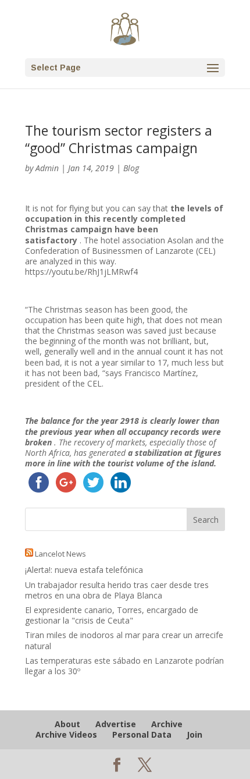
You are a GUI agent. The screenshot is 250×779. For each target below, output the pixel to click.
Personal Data (142, 734)
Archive (167, 724)
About (67, 724)
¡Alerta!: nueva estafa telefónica (84, 569)
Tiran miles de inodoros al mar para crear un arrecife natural (124, 640)
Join (194, 734)
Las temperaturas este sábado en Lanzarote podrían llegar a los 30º (124, 666)
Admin (47, 167)
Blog (131, 167)
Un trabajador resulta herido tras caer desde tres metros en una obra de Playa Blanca (117, 590)
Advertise (115, 724)
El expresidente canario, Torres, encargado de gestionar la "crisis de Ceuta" (111, 615)
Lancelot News (60, 553)
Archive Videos (66, 734)
